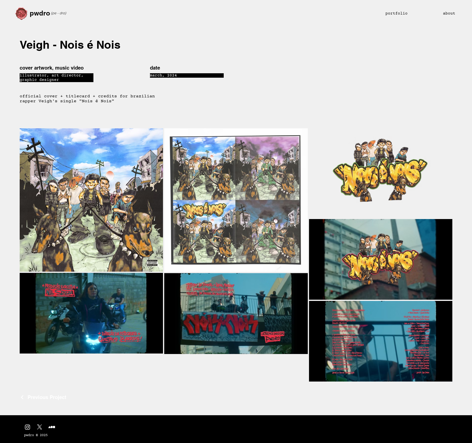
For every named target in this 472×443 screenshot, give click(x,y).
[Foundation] (51, 427)
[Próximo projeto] (451, 397)
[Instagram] (27, 427)
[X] (39, 427)
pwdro (40, 13)
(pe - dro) (58, 13)
